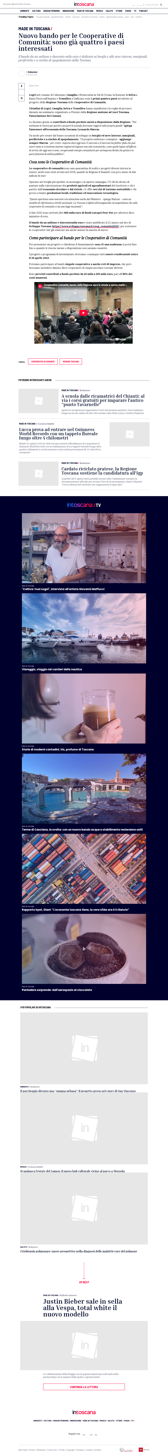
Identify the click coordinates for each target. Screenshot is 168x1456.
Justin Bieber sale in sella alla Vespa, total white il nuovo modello (82, 1307)
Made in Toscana (34, 28)
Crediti (62, 1450)
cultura (36, 11)
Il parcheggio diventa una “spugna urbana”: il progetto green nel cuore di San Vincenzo (78, 1091)
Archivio (97, 1450)
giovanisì (76, 17)
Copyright (70, 1450)
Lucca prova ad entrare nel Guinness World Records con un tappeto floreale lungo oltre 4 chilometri (58, 433)
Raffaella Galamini (68, 1295)
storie (119, 11)
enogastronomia (51, 11)
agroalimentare (57, 17)
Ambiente (24, 1086)
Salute (23, 1247)
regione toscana (71, 361)
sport (127, 17)
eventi (102, 17)
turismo (138, 17)
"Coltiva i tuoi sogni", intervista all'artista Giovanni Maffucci (63, 589)
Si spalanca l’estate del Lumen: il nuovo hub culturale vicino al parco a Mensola (72, 1171)
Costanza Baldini (45, 423)
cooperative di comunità (42, 361)
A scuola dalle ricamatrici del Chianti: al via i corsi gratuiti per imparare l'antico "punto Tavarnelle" (103, 400)
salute (109, 11)
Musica (23, 1167)
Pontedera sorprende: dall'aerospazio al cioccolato (57, 990)
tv (135, 11)
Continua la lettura (84, 1387)
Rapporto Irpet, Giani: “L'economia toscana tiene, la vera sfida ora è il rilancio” (75, 910)
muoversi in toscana (89, 17)
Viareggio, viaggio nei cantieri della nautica (52, 669)
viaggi (128, 11)
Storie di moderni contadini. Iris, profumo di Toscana (58, 749)
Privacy (32, 1450)
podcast (143, 11)
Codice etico (52, 1450)
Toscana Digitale (43, 17)
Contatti (89, 1450)
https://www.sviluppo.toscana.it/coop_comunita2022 (85, 226)
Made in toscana (85, 11)
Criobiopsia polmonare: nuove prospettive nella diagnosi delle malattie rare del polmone (78, 1251)
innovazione (68, 11)
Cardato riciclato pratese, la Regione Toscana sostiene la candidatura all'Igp (102, 471)
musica (99, 11)
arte (132, 17)
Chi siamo (80, 1450)
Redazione (32, 72)
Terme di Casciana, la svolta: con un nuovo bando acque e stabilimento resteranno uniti (82, 830)
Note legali (23, 1450)
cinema (68, 17)
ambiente (24, 11)
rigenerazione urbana (114, 17)
